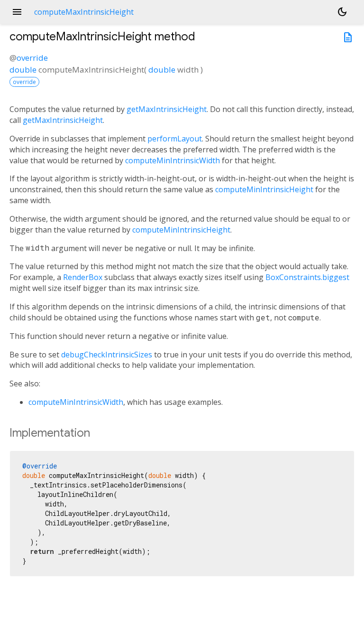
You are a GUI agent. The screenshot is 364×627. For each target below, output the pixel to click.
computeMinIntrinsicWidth (172, 160)
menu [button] (17, 12)
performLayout (174, 138)
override (32, 57)
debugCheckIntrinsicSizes (106, 354)
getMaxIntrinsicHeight (167, 109)
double (22, 69)
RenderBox (82, 277)
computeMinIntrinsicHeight (264, 189)
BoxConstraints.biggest (307, 277)
